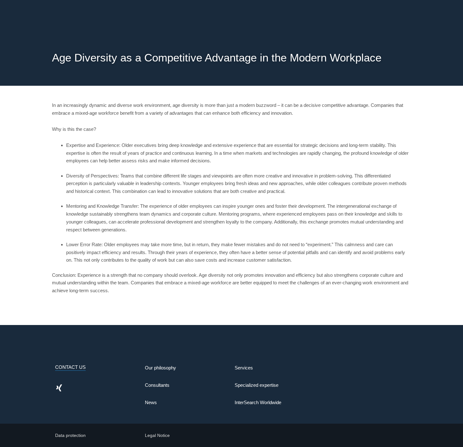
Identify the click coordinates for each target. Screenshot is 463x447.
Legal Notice (157, 435)
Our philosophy (160, 367)
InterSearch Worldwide (258, 402)
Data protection (70, 435)
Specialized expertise (256, 385)
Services (244, 367)
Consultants (157, 385)
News (151, 402)
